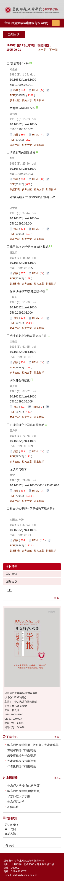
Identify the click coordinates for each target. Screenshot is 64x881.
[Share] (45, 844)
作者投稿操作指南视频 (21, 766)
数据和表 (15, 189)
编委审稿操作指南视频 (21, 755)
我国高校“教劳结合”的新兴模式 (29, 246)
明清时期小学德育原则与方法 (28, 335)
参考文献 (15, 100)
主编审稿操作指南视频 (21, 750)
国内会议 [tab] (11, 573)
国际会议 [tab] (11, 581)
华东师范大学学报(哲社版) (23, 790)
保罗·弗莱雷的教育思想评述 (27, 291)
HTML (35, 90)
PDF (12, 95)
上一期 (42, 49)
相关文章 (27, 100)
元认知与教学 (18, 469)
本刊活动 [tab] (11, 566)
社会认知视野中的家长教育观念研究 (32, 508)
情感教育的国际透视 (22, 152)
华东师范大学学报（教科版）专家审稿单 (32, 744)
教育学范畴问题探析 (22, 108)
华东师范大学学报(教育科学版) (26, 23)
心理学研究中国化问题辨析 (27, 424)
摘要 (15, 90)
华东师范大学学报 (18, 796)
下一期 (53, 49)
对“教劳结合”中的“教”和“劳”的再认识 (32, 197)
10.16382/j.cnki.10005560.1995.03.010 (34, 485)
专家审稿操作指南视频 (21, 760)
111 (9, 590)
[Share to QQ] (33, 844)
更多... (57, 598)
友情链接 (13, 807)
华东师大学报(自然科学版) (23, 785)
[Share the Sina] (20, 844)
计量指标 (39, 100)
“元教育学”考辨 (19, 63)
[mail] (39, 844)
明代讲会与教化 (20, 380)
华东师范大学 (15, 801)
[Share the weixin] (27, 844)
